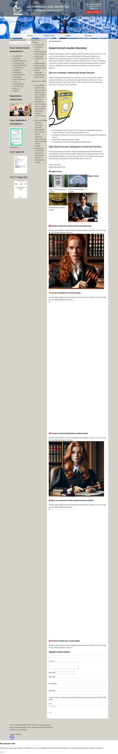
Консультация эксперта (38, 81)
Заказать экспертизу (93, 12)
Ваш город (52, 690)
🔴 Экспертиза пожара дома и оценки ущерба (64, 641)
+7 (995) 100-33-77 (93, 6)
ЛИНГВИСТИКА (18, 86)
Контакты (88, 36)
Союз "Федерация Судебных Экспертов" (40, 727)
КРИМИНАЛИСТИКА (19, 61)
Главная (30, 36)
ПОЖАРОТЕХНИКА (19, 75)
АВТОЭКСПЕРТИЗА (19, 79)
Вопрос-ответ (49, 36)
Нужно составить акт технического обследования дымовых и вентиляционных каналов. (40, 155)
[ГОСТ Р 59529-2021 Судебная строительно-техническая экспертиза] (20, 198)
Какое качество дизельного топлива (57, 190)
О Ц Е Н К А (16, 82)
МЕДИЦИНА (17, 70)
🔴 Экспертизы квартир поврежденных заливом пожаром (68, 433)
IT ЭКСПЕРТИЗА (18, 68)
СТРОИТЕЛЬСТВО (18, 63)
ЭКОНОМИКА (17, 77)
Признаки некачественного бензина (57, 209)
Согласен (2, 752)
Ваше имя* (52, 677)
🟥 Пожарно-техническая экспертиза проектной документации (70, 226)
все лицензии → (15, 147)
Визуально (50, 661)
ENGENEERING (17, 72)
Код (53, 661)
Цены (69, 36)
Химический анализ (55, 165)
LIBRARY (15, 91)
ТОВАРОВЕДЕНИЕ (18, 84)
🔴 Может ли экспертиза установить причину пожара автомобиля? (71, 500)
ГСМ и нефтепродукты (55, 41)
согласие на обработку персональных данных (68, 697)
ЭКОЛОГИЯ (16, 58)
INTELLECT (16, 89)
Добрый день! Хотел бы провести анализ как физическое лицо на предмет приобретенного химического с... (40, 92)
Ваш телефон (53, 684)
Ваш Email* (52, 672)
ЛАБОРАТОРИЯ (17, 56)
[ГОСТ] (20, 172)
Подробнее (99, 748)
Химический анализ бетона (57, 167)
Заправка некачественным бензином (76, 190)
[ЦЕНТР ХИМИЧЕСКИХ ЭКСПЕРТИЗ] (16, 14)
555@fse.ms (93, 9)
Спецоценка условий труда (18, 730)
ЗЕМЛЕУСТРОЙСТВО (19, 65)
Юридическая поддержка (18, 40)
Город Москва (39, 45)
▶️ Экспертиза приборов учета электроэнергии (65, 293)
